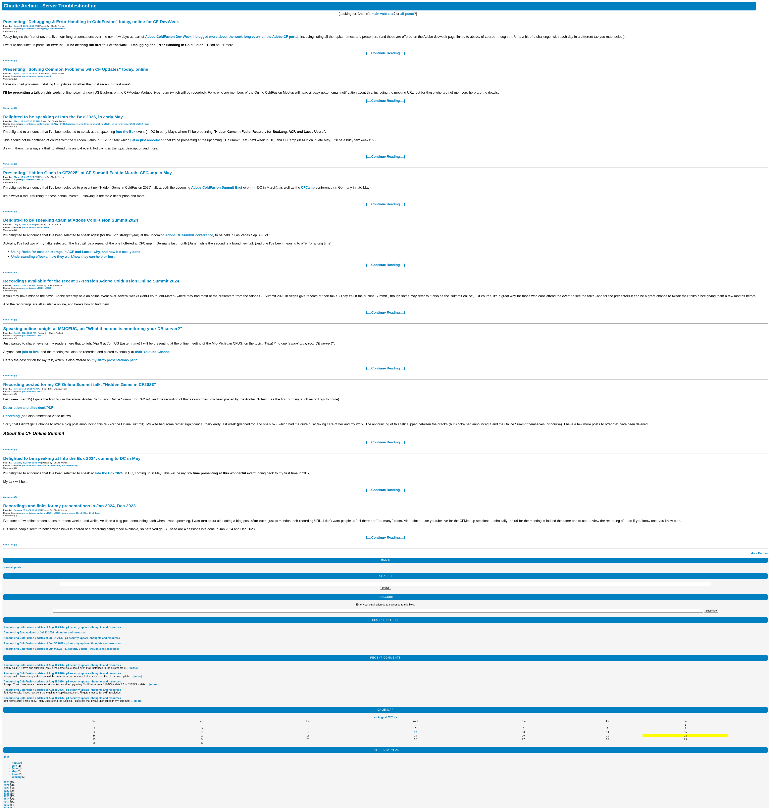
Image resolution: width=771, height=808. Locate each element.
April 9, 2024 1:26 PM (24, 285)
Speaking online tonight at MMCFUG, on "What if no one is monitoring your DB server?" (92, 328)
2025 (6, 782)
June (15, 768)
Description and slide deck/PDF (28, 408)
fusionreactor (72, 124)
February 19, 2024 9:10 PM (27, 389)
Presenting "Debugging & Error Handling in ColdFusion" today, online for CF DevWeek (91, 21)
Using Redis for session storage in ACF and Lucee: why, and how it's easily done (75, 252)
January (16, 776)
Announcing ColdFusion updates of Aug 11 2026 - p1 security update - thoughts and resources (62, 627)
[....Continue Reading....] (385, 53)
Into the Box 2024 (108, 473)
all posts (407, 14)
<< (375, 717)
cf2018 (139, 124)
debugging (42, 29)
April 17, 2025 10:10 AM (25, 74)
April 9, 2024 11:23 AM (25, 333)
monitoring (56, 465)
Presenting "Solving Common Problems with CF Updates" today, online (75, 69)
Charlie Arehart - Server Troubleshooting (50, 5)
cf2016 (54, 124)
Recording (11, 416)
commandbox (96, 124)
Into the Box (125, 132)
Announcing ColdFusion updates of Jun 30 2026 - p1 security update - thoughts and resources (62, 643)
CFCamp (308, 187)
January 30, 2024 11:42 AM (27, 463)
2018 (6, 802)
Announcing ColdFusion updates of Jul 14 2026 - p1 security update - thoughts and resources (62, 637)
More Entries (759, 553)
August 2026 (385, 717)
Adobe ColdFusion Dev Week (168, 37)
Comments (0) (10, 60)
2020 (6, 796)
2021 (6, 793)
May (14, 771)
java (71, 513)
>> (395, 717)
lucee (146, 124)
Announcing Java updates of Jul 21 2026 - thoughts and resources (45, 632)
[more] (134, 667)
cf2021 (61, 124)
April (15, 774)
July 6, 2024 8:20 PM (24, 224)
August (16, 762)
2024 (6, 785)
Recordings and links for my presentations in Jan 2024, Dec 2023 (69, 505)
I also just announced (147, 140)
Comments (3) (10, 320)
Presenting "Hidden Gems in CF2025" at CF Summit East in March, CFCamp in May (87, 172)
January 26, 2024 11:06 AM (27, 510)
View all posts (12, 567)
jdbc (39, 335)
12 (415, 732)
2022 (6, 790)
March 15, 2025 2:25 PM (26, 177)
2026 (6, 757)
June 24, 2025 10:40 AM (26, 26)
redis (46, 227)
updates (41, 76)
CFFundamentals (56, 29)
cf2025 (107, 124)
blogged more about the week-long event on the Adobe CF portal (246, 37)
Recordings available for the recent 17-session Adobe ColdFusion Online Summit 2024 (91, 281)
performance (43, 124)
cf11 (76, 513)
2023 (6, 788)
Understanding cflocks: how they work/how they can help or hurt (63, 257)
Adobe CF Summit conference (189, 235)
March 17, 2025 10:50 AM (26, 121)
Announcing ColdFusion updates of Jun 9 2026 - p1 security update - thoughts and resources (61, 648)
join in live (30, 352)
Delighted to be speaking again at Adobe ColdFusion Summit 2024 (70, 220)
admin (49, 76)
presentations (29, 29)
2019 (6, 799)
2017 (6, 804)
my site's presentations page (114, 360)
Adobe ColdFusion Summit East (216, 187)
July (14, 765)
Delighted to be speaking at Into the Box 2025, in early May (63, 117)
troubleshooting (119, 124)
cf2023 (131, 124)
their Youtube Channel (152, 352)
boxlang (84, 124)
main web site (382, 14)
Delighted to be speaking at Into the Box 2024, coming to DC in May (72, 458)
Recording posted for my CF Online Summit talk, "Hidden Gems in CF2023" (79, 384)
